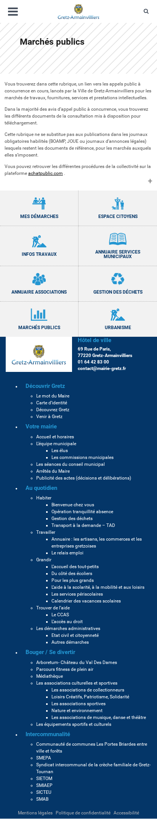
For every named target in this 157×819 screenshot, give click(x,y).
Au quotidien (41, 488)
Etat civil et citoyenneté (75, 635)
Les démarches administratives (68, 628)
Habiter (43, 498)
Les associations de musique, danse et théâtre (98, 717)
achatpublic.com (45, 173)
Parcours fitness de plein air (64, 669)
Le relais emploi (67, 553)
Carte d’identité (51, 402)
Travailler (45, 532)
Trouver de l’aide (53, 608)
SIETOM (44, 778)
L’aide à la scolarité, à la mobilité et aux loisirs (97, 587)
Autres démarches (70, 642)
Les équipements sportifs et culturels (73, 724)
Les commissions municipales (82, 457)
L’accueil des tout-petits (75, 566)
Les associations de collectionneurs (87, 690)
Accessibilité (126, 813)
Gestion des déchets (72, 518)
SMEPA (43, 758)
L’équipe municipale (56, 443)
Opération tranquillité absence (82, 511)
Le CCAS (60, 614)
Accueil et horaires (55, 436)
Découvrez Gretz (52, 409)
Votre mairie (41, 426)
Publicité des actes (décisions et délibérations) (83, 478)
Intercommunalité (48, 734)
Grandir (43, 559)
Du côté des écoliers (71, 573)
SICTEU (43, 792)
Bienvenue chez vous (72, 504)
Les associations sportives (78, 703)
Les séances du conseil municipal (70, 464)
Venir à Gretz (49, 416)
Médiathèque (49, 676)
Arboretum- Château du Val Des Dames (76, 662)
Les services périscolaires (77, 594)
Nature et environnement (77, 710)
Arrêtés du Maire (53, 471)
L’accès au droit (67, 621)
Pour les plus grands (72, 580)
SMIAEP (44, 785)
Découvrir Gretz (45, 386)
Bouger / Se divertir (50, 652)
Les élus (59, 450)
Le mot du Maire (52, 396)
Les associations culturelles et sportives (76, 683)
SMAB (42, 799)
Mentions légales (35, 813)
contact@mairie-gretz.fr (102, 368)
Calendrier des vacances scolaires (86, 601)
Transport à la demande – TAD (83, 525)
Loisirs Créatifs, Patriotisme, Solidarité (90, 696)
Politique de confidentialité (83, 813)
